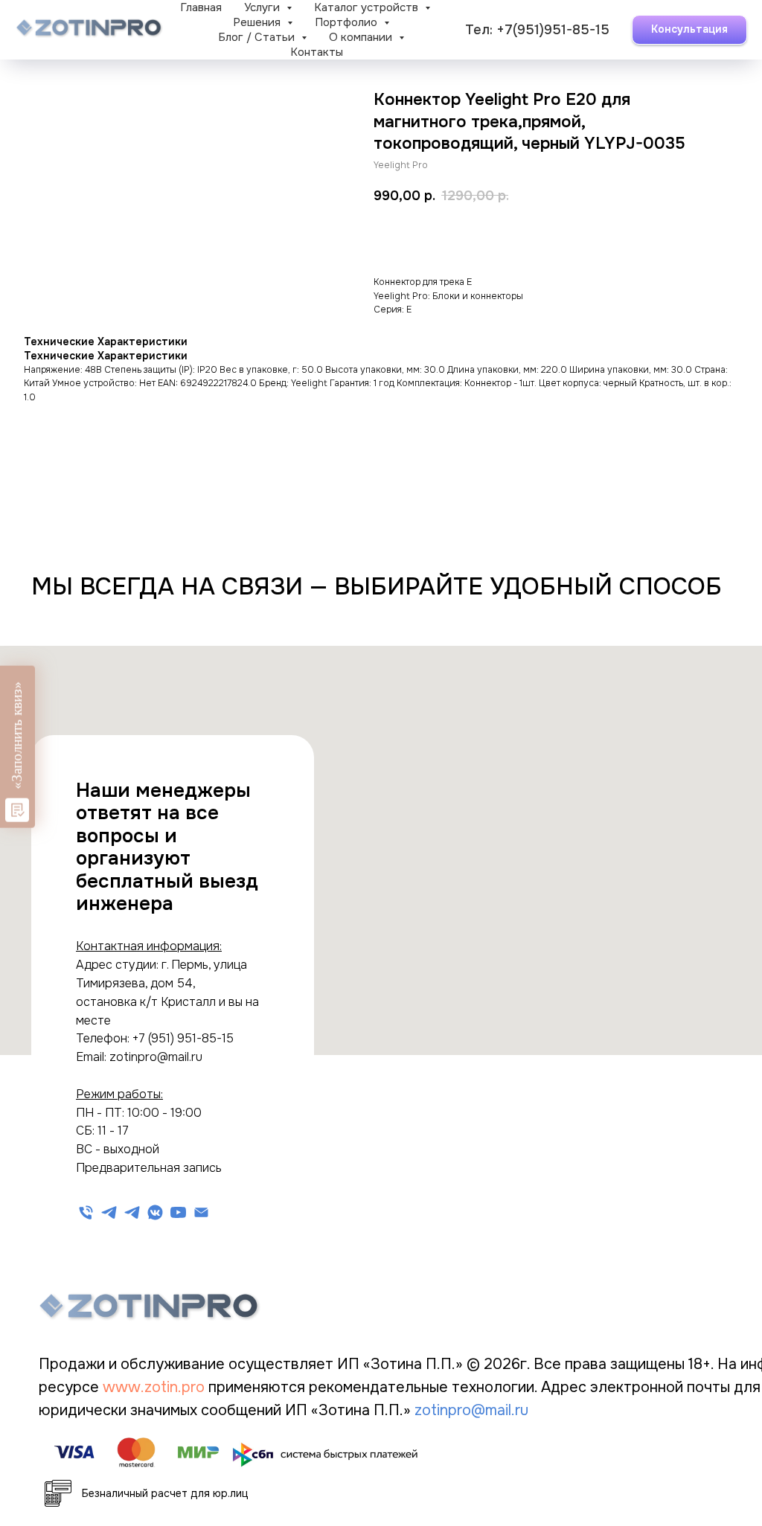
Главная (201, 7)
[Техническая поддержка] (109, 1212)
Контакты (316, 52)
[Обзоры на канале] (155, 1212)
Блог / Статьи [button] (258, 37)
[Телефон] (86, 1212)
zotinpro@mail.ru (471, 1410)
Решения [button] (258, 22)
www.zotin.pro (155, 1387)
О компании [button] (362, 37)
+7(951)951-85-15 (552, 30)
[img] (149, 1307)
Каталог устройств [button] (367, 7)
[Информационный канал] (132, 1212)
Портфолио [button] (347, 22)
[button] (689, 30)
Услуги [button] (263, 7)
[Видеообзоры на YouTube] (178, 1212)
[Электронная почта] (201, 1212)
